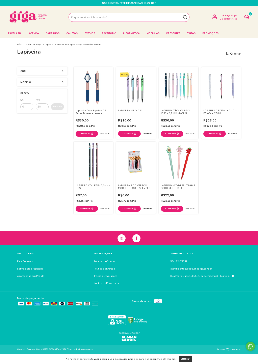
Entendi (185, 359)
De (21, 99)
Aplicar (57, 107)
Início (19, 44)
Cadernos (52, 33)
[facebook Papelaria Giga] (136, 238)
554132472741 (178, 261)
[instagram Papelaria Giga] (122, 238)
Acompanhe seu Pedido (30, 276)
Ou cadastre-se (228, 18)
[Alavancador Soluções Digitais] (129, 339)
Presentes (173, 33)
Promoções (210, 33)
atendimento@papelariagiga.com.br (191, 268)
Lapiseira (49, 44)
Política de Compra (104, 261)
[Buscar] (184, 17)
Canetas (72, 33)
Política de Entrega (104, 268)
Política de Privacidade (106, 283)
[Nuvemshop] (228, 350)
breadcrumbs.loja (33, 44)
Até (38, 99)
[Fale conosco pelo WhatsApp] (250, 346)
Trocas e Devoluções (105, 276)
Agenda (33, 33)
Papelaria (15, 33)
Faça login (231, 15)
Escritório (109, 33)
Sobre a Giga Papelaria (30, 268)
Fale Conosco (25, 261)
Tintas (191, 33)
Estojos (89, 33)
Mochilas (153, 33)
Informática (131, 33)
